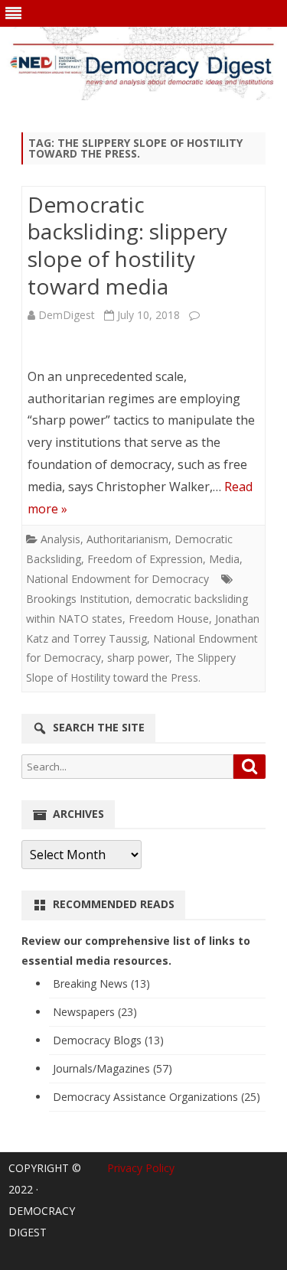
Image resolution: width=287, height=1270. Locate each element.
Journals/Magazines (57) (112, 1068)
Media (224, 559)
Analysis (60, 539)
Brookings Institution (77, 598)
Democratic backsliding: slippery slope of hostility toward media (127, 245)
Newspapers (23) (95, 1012)
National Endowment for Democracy (117, 579)
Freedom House (169, 618)
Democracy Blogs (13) (108, 1040)
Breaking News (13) (101, 983)
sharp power (138, 657)
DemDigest (66, 315)
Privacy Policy (140, 1168)
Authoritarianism (127, 539)
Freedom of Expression (145, 559)
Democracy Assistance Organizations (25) (156, 1096)
